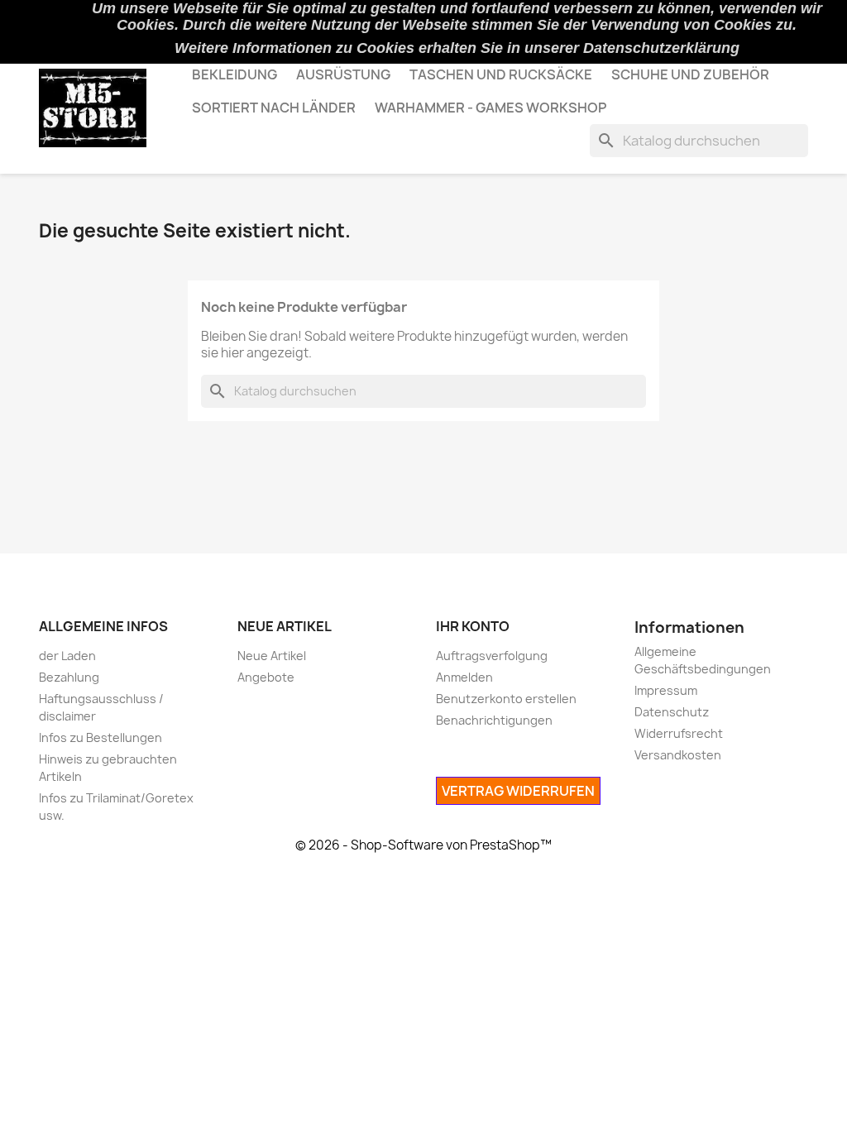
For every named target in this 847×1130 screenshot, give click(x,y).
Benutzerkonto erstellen (506, 698)
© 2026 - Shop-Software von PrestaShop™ (423, 845)
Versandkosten (677, 755)
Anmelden (464, 677)
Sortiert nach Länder (274, 107)
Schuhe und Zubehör (690, 74)
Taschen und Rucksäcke (500, 74)
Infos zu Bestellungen (100, 737)
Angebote (265, 677)
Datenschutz (671, 712)
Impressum (665, 690)
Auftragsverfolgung (492, 655)
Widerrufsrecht (678, 733)
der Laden (67, 655)
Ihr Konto (473, 626)
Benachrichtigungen (494, 720)
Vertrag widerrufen (518, 791)
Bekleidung (234, 74)
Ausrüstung (343, 74)
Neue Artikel (271, 655)
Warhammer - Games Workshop (490, 107)
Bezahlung (69, 677)
